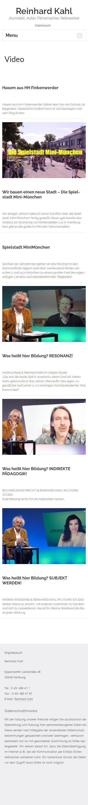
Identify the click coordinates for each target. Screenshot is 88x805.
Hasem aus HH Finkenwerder (30, 87)
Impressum (43, 25)
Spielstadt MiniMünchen (26, 247)
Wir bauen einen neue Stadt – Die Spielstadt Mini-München (41, 194)
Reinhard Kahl (23, 699)
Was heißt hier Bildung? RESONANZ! (37, 355)
